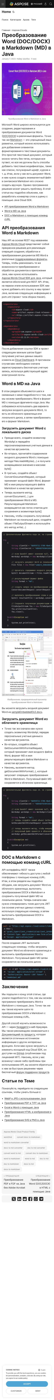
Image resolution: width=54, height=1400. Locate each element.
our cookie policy (21, 1378)
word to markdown (12, 1158)
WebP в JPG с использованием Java (25, 1098)
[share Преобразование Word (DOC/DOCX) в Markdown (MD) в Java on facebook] (30, 1199)
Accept (27, 1384)
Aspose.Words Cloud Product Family (19, 1132)
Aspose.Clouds (19, 30)
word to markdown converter (16, 1142)
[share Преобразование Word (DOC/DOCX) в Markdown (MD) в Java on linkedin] (19, 1199)
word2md (8, 1137)
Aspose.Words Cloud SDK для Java (21, 278)
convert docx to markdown (28, 1137)
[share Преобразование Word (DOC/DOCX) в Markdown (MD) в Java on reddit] (25, 1199)
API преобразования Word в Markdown (26, 206)
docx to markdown (12, 1169)
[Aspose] (19, 4)
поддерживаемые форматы (31, 259)
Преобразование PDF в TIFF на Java (25, 1103)
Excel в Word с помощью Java (21, 1107)
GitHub (20, 1053)
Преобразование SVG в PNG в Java (24, 1120)
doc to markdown (11, 1164)
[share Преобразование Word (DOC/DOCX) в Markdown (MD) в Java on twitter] (14, 1199)
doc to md (44, 1158)
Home (6, 12)
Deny (37, 1391)
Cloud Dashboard (24, 360)
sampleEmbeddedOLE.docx (27, 712)
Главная (6, 30)
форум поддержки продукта (32, 1072)
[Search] (50, 4)
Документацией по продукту (18, 1034)
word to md (30, 1158)
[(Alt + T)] (13, 12)
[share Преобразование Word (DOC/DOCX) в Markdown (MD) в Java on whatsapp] (36, 1199)
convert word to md (12, 1153)
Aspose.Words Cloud (13, 244)
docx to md (29, 1164)
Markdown (16, 139)
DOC (5, 136)
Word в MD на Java (15, 211)
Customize (16, 1391)
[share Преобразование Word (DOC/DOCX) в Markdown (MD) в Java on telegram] (41, 1199)
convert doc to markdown (37, 1153)
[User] (45, 4)
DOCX (12, 136)
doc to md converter (36, 1148)
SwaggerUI (22, 1027)
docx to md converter (13, 1148)
